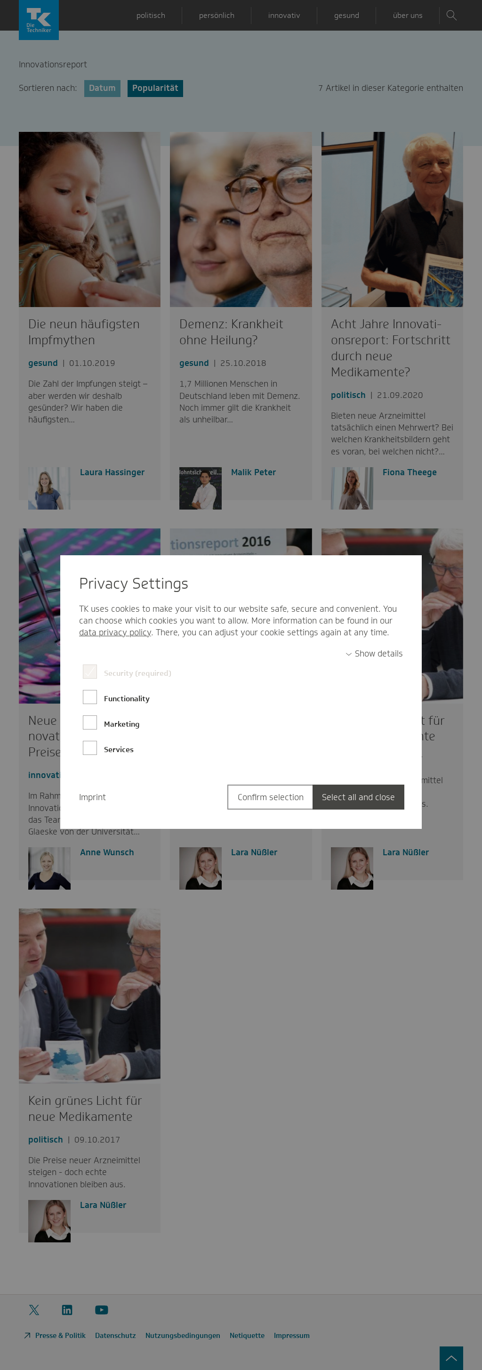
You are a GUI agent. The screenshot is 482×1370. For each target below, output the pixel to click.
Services (119, 749)
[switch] (374, 654)
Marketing (122, 724)
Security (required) (137, 673)
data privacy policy (115, 632)
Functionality (127, 699)
